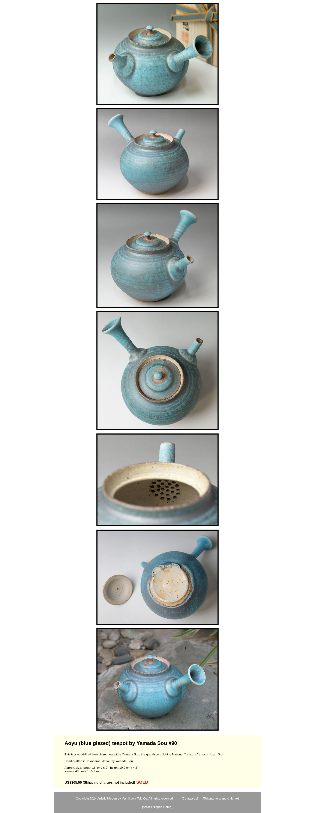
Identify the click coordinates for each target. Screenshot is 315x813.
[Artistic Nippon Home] (157, 807)
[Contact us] (190, 798)
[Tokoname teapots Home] (221, 798)
